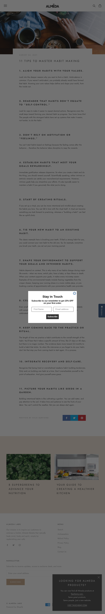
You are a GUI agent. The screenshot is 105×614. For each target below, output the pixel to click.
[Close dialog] (74, 293)
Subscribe (52, 317)
